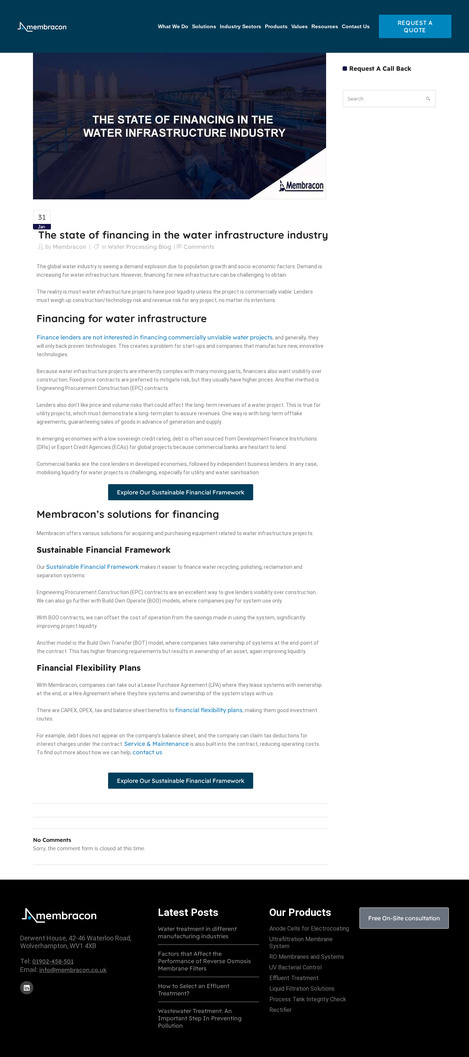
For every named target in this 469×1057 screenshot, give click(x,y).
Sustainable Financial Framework (92, 566)
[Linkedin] (26, 987)
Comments (199, 246)
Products (276, 26)
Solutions (204, 26)
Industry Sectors (240, 26)
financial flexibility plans (209, 710)
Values (299, 26)
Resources (324, 26)
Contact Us (356, 26)
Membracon (69, 246)
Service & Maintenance (156, 743)
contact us (147, 752)
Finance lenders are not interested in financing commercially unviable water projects (155, 337)
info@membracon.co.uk (73, 969)
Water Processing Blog (139, 246)
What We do (173, 26)
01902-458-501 (53, 961)
